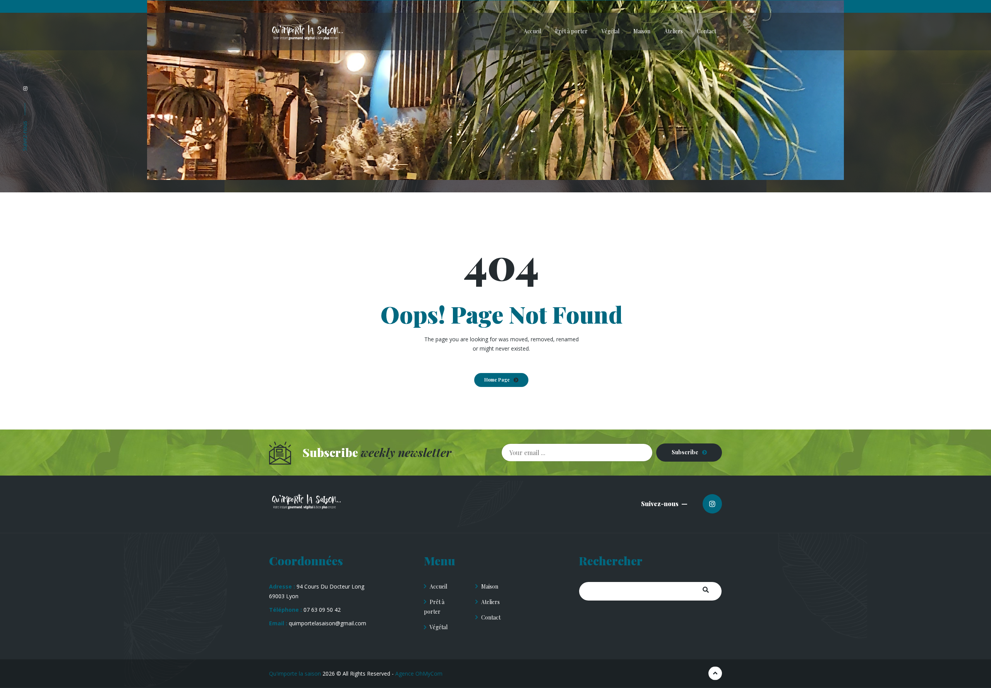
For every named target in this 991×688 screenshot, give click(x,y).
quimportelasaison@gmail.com (327, 623)
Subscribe (685, 452)
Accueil (438, 586)
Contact (491, 617)
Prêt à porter (434, 606)
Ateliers (490, 602)
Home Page (497, 380)
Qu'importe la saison (295, 673)
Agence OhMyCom (418, 673)
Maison (489, 586)
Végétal (438, 627)
